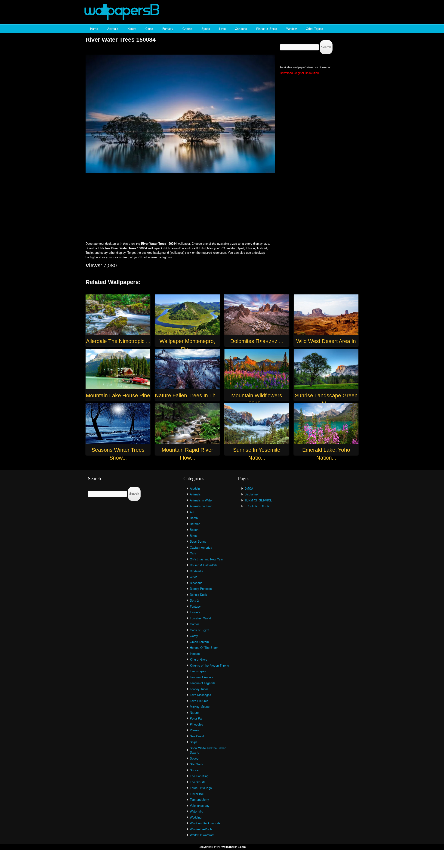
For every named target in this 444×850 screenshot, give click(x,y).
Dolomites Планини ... (256, 341)
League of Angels (201, 677)
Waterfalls (196, 811)
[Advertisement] (222, 207)
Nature (131, 28)
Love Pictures (199, 701)
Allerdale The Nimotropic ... (118, 341)
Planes (194, 730)
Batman (195, 524)
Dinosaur (196, 583)
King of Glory (198, 659)
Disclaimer (251, 494)
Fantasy (167, 28)
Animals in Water (201, 500)
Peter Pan (196, 718)
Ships (193, 742)
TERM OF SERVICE (258, 500)
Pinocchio (196, 724)
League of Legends (202, 683)
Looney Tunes (199, 689)
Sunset (194, 770)
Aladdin (195, 488)
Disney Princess (201, 588)
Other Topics (314, 28)
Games (187, 28)
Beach (194, 529)
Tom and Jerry (199, 799)
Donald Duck (198, 594)
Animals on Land (201, 506)
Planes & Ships (266, 28)
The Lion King (199, 776)
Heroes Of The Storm (204, 647)
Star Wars (196, 764)
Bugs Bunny (198, 541)
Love (222, 28)
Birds (193, 535)
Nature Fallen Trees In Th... (187, 396)
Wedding (195, 817)
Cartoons (241, 28)
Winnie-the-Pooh (201, 829)
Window (291, 28)
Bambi (194, 518)
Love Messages (200, 694)
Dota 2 (194, 600)
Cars (193, 553)
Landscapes (198, 671)
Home (94, 28)
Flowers (195, 612)
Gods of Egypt (199, 630)
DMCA (248, 488)
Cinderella (196, 571)
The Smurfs (198, 782)
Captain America (201, 547)
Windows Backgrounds (205, 823)
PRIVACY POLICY (257, 506)
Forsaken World (200, 618)
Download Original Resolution (299, 73)
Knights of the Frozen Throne (209, 665)
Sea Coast (197, 736)
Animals (112, 28)
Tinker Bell (197, 793)
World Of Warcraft (202, 835)
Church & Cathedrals (204, 565)
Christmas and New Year (206, 559)
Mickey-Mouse (200, 706)
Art (192, 512)
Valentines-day (200, 805)
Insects (195, 653)
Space (205, 28)
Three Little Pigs (201, 787)
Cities (149, 28)
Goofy (194, 636)
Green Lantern (199, 642)
